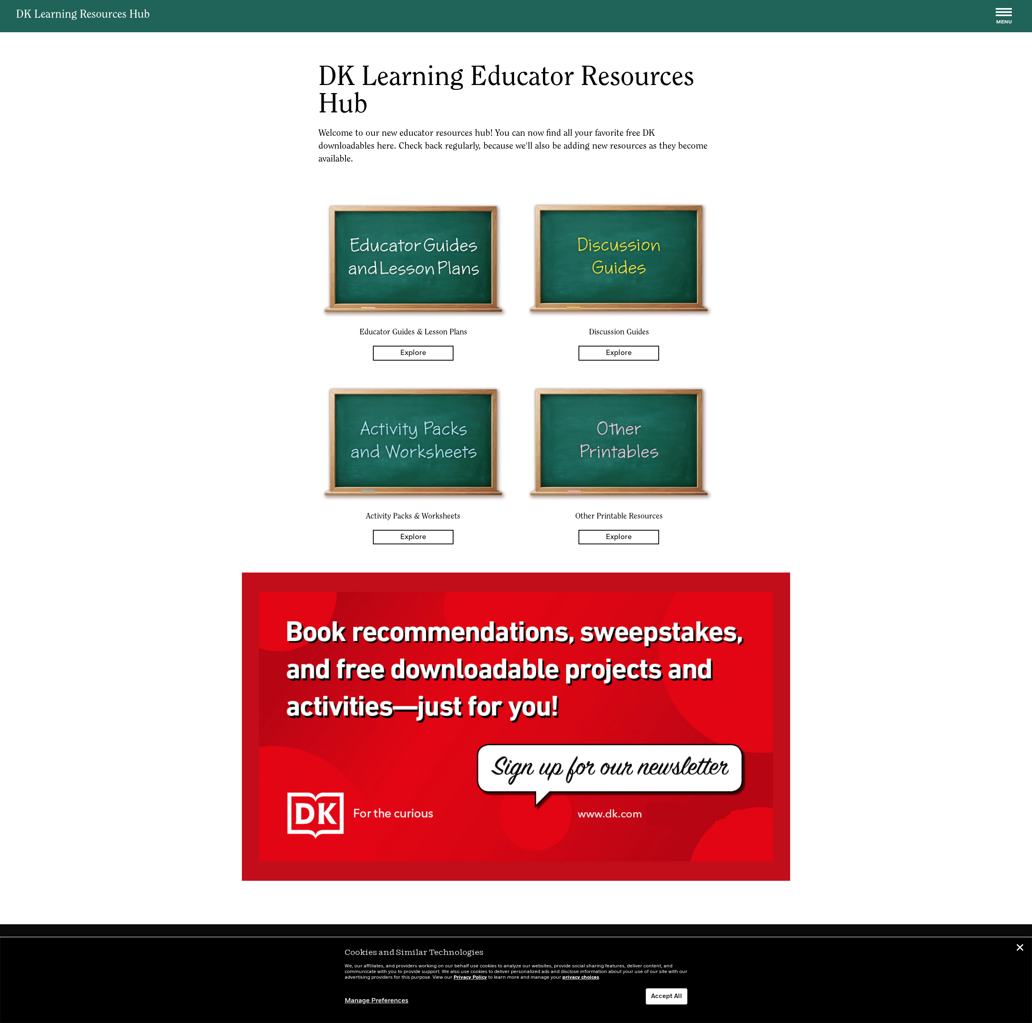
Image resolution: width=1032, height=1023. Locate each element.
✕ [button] (1020, 949)
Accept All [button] (666, 996)
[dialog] (516, 980)
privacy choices (580, 977)
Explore (413, 353)
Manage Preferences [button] (376, 1001)
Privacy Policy (470, 977)
